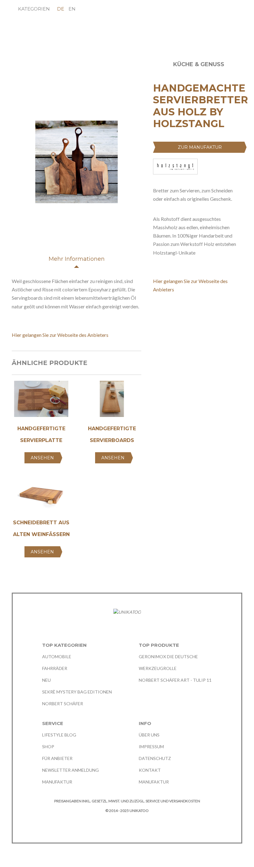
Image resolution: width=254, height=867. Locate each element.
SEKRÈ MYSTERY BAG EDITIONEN (77, 691)
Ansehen (42, 458)
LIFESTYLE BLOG (59, 734)
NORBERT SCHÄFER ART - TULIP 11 (175, 680)
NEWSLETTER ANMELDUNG (70, 770)
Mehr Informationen (77, 258)
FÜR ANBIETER (57, 758)
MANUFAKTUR (57, 781)
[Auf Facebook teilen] (156, 311)
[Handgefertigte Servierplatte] (41, 401)
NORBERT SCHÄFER (62, 703)
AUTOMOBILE (56, 656)
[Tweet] (168, 311)
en (72, 9)
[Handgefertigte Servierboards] (111, 401)
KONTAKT (150, 770)
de (60, 9)
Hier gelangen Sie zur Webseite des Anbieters (60, 335)
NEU (46, 680)
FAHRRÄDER (54, 668)
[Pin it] (179, 311)
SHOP (48, 746)
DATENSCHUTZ (155, 758)
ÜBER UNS (149, 734)
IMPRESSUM (151, 746)
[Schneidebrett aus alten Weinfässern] (41, 495)
